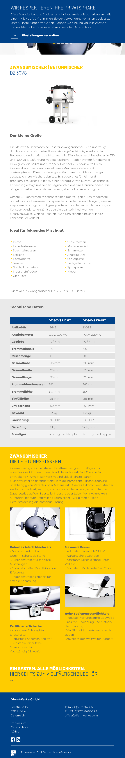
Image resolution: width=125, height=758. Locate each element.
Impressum (19, 723)
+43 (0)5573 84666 (80, 707)
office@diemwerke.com (81, 715)
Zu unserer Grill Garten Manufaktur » (46, 752)
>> (11, 680)
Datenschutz (19, 727)
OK (14, 35)
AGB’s (15, 731)
